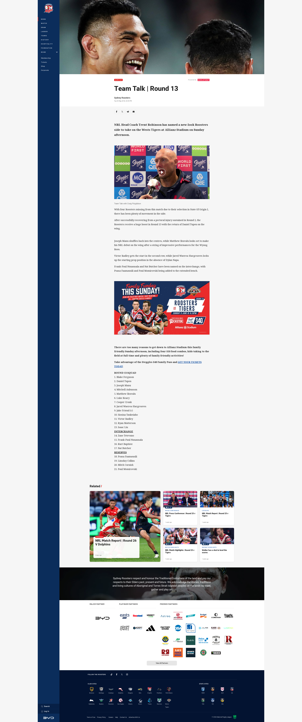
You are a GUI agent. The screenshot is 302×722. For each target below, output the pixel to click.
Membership (46, 58)
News (43, 19)
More (43, 52)
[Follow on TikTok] (111, 674)
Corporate (45, 70)
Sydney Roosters (122, 97)
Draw (43, 27)
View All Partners (162, 663)
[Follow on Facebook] (117, 674)
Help (116, 717)
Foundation (46, 48)
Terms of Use (91, 717)
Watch (44, 23)
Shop (43, 66)
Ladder (44, 31)
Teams (44, 35)
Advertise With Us (134, 717)
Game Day (118, 80)
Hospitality (47, 44)
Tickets (44, 62)
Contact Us (123, 717)
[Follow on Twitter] (122, 674)
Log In (46, 711)
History (45, 40)
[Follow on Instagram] (127, 674)
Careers (111, 717)
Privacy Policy (101, 717)
